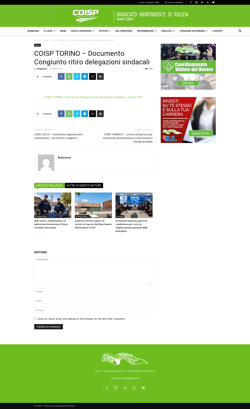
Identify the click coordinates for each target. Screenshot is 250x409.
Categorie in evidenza (192, 30)
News (63, 30)
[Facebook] (190, 2)
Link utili (166, 30)
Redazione (42, 68)
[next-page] (42, 238)
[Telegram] (84, 76)
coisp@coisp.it (131, 378)
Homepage (33, 30)
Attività (103, 30)
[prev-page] (36, 238)
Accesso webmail (175, 2)
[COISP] (125, 16)
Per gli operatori (81, 30)
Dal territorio (123, 30)
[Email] (92, 76)
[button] (240, 31)
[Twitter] (207, 2)
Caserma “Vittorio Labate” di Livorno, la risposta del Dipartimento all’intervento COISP (93, 224)
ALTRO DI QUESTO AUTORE (84, 185)
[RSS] (202, 2)
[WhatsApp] (69, 76)
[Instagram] (196, 2)
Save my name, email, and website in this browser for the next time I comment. (81, 318)
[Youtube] (213, 2)
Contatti (217, 30)
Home (37, 40)
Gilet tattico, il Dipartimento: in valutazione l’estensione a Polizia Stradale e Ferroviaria (50, 224)
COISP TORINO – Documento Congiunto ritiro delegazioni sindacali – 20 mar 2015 (93, 97)
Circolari (119, 216)
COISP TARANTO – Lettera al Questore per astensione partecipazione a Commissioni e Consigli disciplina (128, 138)
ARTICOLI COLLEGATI (49, 185)
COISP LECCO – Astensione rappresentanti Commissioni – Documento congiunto (58, 136)
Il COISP (48, 30)
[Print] (100, 76)
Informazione (145, 30)
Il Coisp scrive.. (41, 216)
